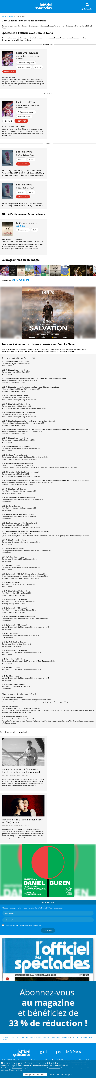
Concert (26, 361)
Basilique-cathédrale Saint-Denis (18, 523)
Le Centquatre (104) (13, 574)
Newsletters (65, 1037)
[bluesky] (20, 280)
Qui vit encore (11, 697)
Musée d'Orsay (11, 548)
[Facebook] (13, 280)
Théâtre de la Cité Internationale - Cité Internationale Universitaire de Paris (33, 429)
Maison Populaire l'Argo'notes (17, 497)
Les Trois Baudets (12, 642)
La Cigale (9, 506)
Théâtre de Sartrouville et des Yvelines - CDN (27, 106)
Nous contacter (22, 1037)
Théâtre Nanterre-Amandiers (16, 421)
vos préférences (54, 1068)
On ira (8, 706)
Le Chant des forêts (26, 223)
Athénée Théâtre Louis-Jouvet (16, 514)
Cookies (4, 1039)
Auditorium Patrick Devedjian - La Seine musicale (24, 531)
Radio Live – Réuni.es (47, 378)
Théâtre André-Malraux (14, 446)
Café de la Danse (12, 557)
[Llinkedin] (27, 280)
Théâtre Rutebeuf (12, 489)
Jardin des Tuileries (13, 455)
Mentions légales (86, 1037)
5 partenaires (17, 1068)
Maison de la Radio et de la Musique (19, 472)
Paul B (8, 633)
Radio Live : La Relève (69, 480)
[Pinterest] (24, 280)
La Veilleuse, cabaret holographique (34, 574)
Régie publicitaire (35, 1037)
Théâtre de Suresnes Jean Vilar (17, 412)
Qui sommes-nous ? (9, 1037)
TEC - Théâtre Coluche (14, 395)
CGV (72, 1037)
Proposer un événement (51, 1037)
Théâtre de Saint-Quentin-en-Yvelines (27, 57)
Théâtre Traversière (13, 540)
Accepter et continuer (34, 1074)
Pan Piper (9, 676)
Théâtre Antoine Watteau (15, 404)
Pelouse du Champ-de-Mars (16, 463)
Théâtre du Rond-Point (25, 155)
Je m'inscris (48, 930)
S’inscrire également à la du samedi (22, 925)
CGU (77, 1037)
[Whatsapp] (17, 280)
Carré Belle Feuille (12, 659)
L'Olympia (9, 565)
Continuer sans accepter (61, 1074)
